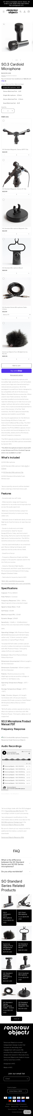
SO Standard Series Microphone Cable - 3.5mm (8, 1005)
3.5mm (3, 468)
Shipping (3, 75)
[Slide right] (21, 60)
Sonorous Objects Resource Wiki (12, 824)
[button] (4, 12)
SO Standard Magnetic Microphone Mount (7, 975)
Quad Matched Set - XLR (11, 103)
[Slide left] (12, 60)
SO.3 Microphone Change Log (11, 822)
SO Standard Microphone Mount (23, 945)
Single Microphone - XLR (11, 87)
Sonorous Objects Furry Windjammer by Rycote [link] (15, 352)
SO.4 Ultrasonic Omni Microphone (7, 915)
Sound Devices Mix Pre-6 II (15, 811)
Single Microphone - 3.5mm (12, 95)
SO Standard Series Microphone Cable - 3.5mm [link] (14, 308)
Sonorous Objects (15, 1104)
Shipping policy (22, 1109)
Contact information (17, 1112)
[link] (16, 133)
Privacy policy (24, 1106)
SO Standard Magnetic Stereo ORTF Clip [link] (15, 149)
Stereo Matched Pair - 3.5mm (13, 99)
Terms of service (12, 1109)
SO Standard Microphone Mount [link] (12, 268)
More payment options (16, 375)
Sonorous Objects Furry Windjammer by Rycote (8, 946)
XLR (26, 466)
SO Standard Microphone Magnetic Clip (23, 1004)
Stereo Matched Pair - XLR (12, 91)
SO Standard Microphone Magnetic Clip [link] (14, 228)
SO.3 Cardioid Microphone (23, 974)
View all (16, 1019)
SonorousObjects (5, 793)
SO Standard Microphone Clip (13, 472)
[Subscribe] (27, 1079)
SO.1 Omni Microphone (22, 913)
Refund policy (14, 1106)
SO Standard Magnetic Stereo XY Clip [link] (14, 189)
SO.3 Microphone (15, 793)
